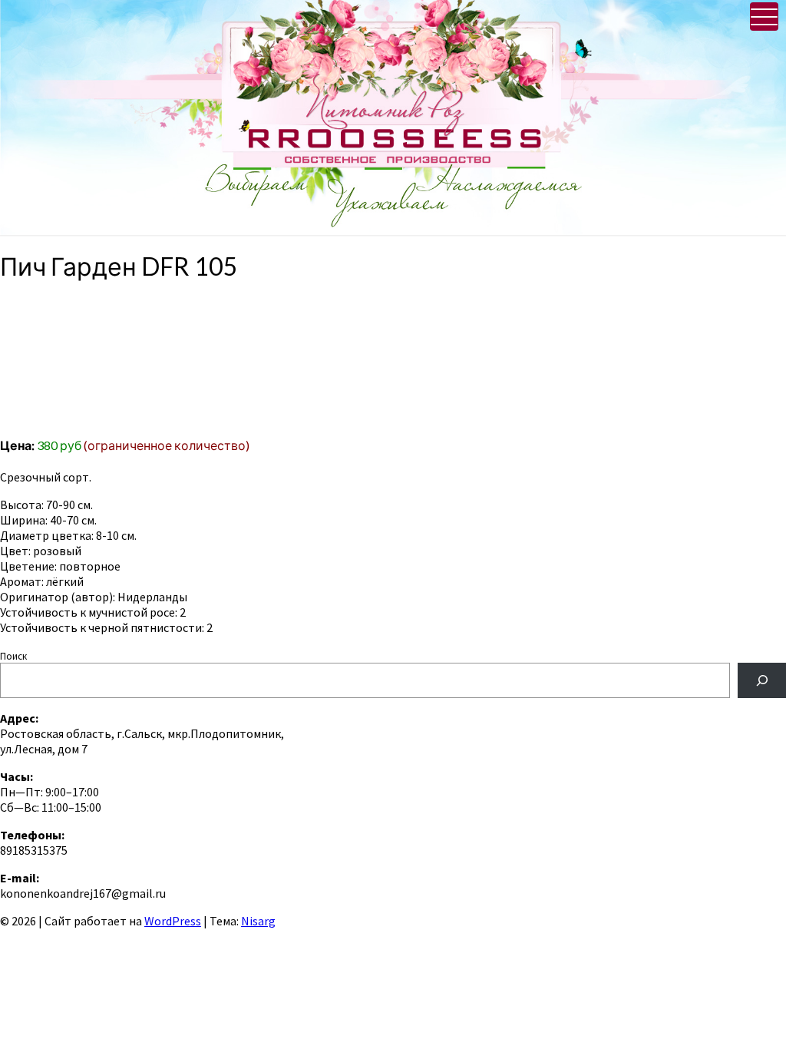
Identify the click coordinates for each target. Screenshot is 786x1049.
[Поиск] (762, 680)
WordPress (172, 920)
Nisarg (258, 920)
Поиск (13, 656)
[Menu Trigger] (764, 16)
